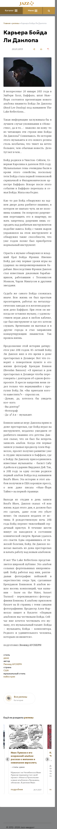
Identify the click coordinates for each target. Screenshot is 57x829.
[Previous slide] (8, 759)
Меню (31, 10)
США (6, 670)
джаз (6, 658)
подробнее (17, 789)
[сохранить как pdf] (48, 49)
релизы (15, 23)
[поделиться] (34, 49)
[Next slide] (47, 759)
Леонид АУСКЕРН (12, 664)
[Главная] (27, 3)
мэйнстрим (9, 676)
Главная (6, 23)
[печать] (41, 49)
